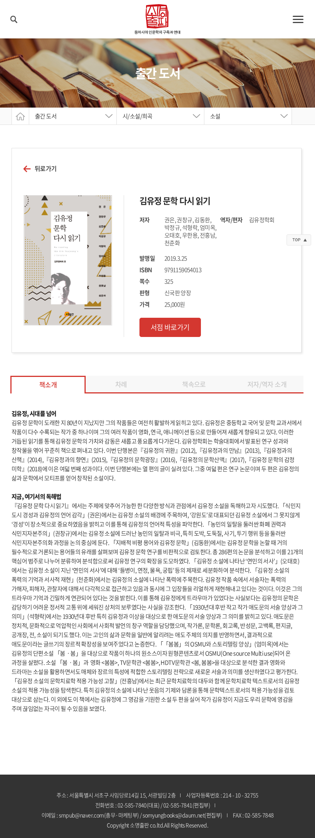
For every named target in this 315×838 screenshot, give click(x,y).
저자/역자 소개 (267, 384)
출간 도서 (45, 116)
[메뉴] (298, 19)
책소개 (48, 384)
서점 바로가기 (170, 327)
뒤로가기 (46, 168)
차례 (121, 384)
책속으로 (194, 384)
